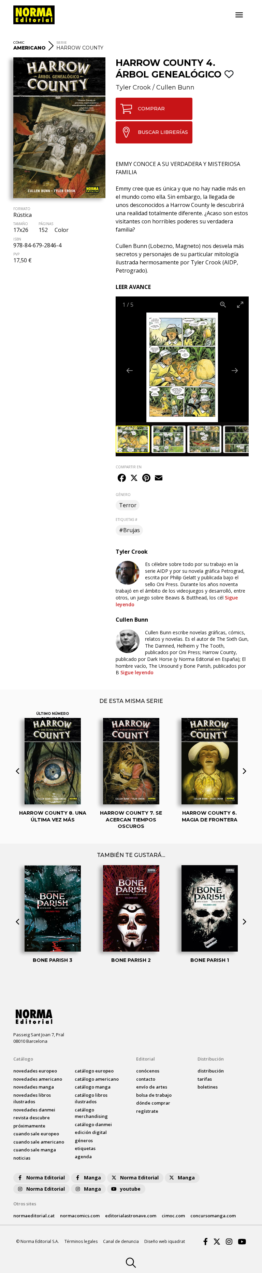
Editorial (145, 1059)
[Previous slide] (129, 370)
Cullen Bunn (175, 87)
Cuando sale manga (34, 1150)
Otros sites (24, 1204)
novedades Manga (33, 1087)
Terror (127, 505)
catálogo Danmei (93, 1124)
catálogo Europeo (94, 1071)
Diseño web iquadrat (164, 1241)
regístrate (147, 1111)
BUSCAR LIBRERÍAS (163, 132)
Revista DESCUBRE (31, 1118)
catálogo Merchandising (91, 1113)
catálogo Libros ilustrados (91, 1098)
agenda (83, 1156)
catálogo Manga (93, 1087)
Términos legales (81, 1241)
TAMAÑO (20, 223)
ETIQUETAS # (126, 519)
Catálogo (23, 1059)
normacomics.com (80, 1216)
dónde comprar (153, 1103)
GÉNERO (123, 494)
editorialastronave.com (130, 1216)
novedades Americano (37, 1079)
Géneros (84, 1140)
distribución (211, 1071)
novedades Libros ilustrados (32, 1098)
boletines (208, 1087)
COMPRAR (151, 109)
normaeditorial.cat (34, 1216)
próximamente (29, 1126)
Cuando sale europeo (36, 1134)
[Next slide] (235, 370)
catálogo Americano (97, 1079)
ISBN (17, 239)
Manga (92, 1177)
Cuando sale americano (38, 1142)
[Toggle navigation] (239, 15)
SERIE (61, 42)
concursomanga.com (213, 1216)
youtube (130, 1189)
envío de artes (151, 1087)
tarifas (205, 1079)
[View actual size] (223, 304)
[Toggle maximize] (240, 304)
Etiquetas (85, 1148)
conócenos (147, 1071)
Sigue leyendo (177, 601)
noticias (21, 1158)
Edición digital (91, 1132)
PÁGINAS (46, 223)
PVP (16, 254)
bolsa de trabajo (154, 1095)
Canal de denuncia (121, 1241)
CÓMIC (19, 42)
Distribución (211, 1059)
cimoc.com (173, 1216)
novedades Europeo (35, 1071)
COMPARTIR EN (129, 467)
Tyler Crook (133, 87)
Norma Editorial (45, 1177)
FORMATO (21, 208)
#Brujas (129, 530)
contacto (145, 1079)
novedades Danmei (34, 1110)
